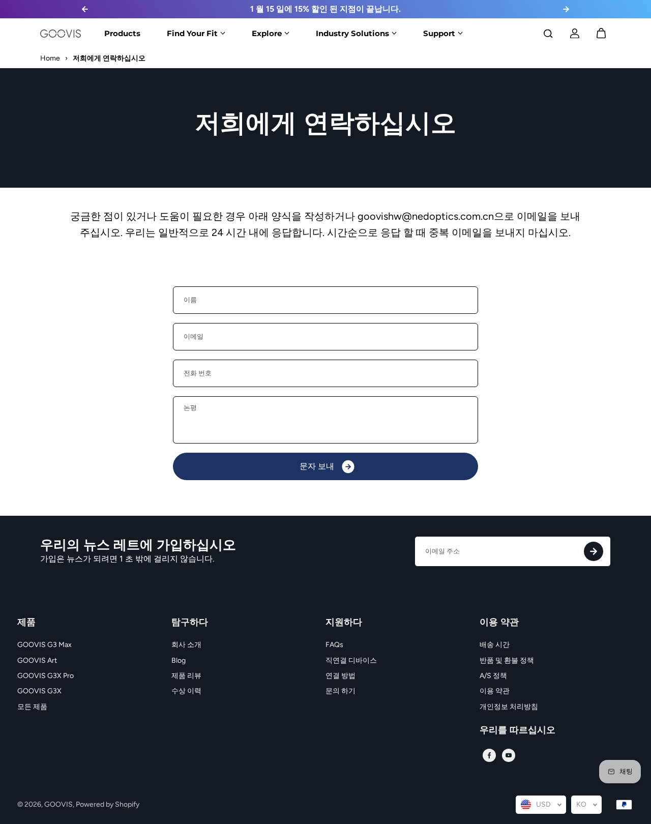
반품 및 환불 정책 (507, 660)
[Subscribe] (593, 551)
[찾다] (548, 33)
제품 (26, 622)
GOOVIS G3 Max (44, 644)
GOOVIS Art (37, 660)
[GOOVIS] (60, 33)
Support (439, 33)
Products (122, 33)
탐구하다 (189, 622)
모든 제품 (32, 706)
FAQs (334, 644)
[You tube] (508, 755)
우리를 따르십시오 (517, 730)
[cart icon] (601, 33)
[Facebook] (489, 755)
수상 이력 (186, 691)
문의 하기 (341, 691)
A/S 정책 (493, 675)
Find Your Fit (192, 33)
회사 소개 (186, 644)
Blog (178, 660)
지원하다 (344, 622)
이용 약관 (499, 622)
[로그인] (574, 33)
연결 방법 (341, 675)
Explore (267, 33)
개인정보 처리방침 (509, 706)
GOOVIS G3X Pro (45, 675)
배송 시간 (495, 644)
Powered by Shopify (107, 804)
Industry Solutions (352, 33)
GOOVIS (58, 804)
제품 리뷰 (186, 675)
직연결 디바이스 (351, 660)
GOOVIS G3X (39, 691)
